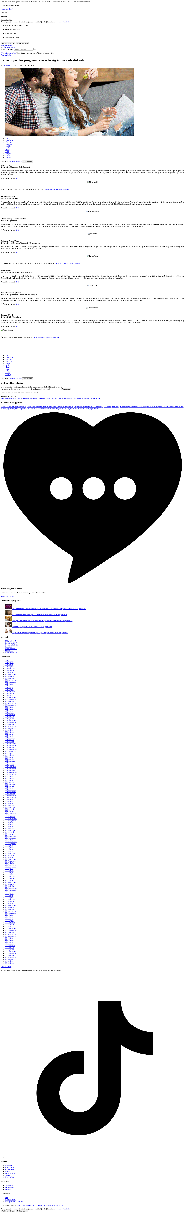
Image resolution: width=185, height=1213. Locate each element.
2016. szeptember (11, 888)
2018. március (10, 853)
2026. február (9, 670)
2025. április (9, 690)
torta (7, 152)
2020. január (9, 811)
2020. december (10, 790)
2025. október (10, 678)
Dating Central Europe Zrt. (14, 1202)
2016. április (9, 898)
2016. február (9, 901)
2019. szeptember (11, 819)
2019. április (9, 828)
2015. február (9, 924)
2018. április (9, 851)
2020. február (9, 809)
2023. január (9, 742)
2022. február (9, 763)
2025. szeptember (11, 680)
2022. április (9, 759)
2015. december (10, 905)
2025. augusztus (10, 682)
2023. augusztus (10, 728)
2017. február (9, 878)
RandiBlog (7, 65)
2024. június (9, 709)
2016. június (9, 894)
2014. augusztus (10, 936)
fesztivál (8, 142)
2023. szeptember (11, 726)
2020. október (10, 794)
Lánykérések (11, 653)
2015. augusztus (10, 913)
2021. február (9, 786)
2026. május (9, 665)
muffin (7, 146)
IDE (17, 178)
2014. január (9, 950)
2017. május (9, 873)
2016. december (10, 882)
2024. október (10, 701)
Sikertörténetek (11, 643)
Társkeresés (9, 1185)
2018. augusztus (10, 844)
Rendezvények (11, 649)
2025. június (9, 686)
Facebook (12, 161)
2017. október (10, 863)
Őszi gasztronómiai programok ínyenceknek (58, 407)
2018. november (10, 838)
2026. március (10, 668)
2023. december (10, 720)
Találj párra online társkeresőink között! (46, 337)
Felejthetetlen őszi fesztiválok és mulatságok (88, 407)
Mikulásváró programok (35, 407)
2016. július (9, 892)
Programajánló (11, 53)
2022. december (10, 744)
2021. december (10, 767)
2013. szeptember (11, 957)
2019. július (9, 822)
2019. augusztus (10, 821)
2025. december (10, 674)
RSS (6, 1198)
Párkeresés (10, 641)
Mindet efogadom (22, 1211)
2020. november (10, 792)
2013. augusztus (10, 959)
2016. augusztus (10, 890)
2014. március (10, 946)
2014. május (9, 942)
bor (6, 138)
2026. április (9, 667)
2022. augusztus (10, 751)
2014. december (10, 928)
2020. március (10, 807)
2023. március (10, 738)
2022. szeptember (11, 749)
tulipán (8, 154)
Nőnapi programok (92, 409)
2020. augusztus (10, 797)
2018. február (9, 855)
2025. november (10, 676)
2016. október (10, 886)
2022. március (10, 761)
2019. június (9, 824)
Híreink (8, 647)
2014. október (10, 932)
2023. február (9, 740)
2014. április (9, 944)
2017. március (10, 876)
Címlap (3, 53)
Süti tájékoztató (10, 1200)
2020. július (9, 799)
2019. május (9, 826)
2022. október (10, 747)
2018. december (10, 836)
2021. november (10, 769)
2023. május (9, 734)
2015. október (10, 909)
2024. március (10, 715)
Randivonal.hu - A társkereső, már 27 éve (49, 1205)
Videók (9, 651)
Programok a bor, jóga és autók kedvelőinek (70, 409)
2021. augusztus (10, 774)
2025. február (9, 693)
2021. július (9, 776)
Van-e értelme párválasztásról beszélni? (20, 398)
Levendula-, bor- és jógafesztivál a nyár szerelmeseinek (122, 407)
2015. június (9, 917)
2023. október (10, 724)
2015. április (9, 921)
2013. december (10, 951)
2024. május (9, 711)
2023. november (10, 722)
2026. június (9, 663)
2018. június (9, 847)
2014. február (9, 948)
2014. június (9, 940)
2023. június (9, 732)
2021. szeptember (11, 772)
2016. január (9, 903)
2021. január (9, 788)
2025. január (9, 695)
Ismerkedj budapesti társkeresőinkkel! (57, 189)
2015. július (9, 915)
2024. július (9, 707)
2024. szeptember (11, 703)
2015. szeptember (11, 911)
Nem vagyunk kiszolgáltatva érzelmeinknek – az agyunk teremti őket (70, 398)
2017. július (9, 869)
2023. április (9, 736)
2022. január (9, 765)
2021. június (9, 778)
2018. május (9, 849)
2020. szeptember (11, 796)
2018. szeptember (11, 842)
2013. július (9, 961)
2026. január (9, 672)
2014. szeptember (11, 934)
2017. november (10, 861)
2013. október (10, 955)
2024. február (9, 717)
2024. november (10, 699)
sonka (7, 148)
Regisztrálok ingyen (7, 596)
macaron (8, 144)
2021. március (10, 784)
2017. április (9, 874)
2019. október (10, 817)
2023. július (9, 730)
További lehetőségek (8, 1211)
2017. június (9, 871)
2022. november (10, 745)
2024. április (9, 713)
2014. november (10, 930)
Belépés (7, 1189)
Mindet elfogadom (22, 43)
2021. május (9, 780)
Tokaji (7, 150)
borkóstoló (9, 140)
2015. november (10, 907)
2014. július (9, 938)
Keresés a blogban (7, 49)
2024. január (9, 719)
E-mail (19, 161)
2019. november (10, 815)
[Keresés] (2, 47)
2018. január (9, 857)
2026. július (9, 661)
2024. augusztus (10, 705)
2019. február (9, 832)
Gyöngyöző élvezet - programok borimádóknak (157, 407)
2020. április (9, 805)
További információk (63, 22)
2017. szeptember (11, 865)
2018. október (10, 840)
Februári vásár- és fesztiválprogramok (13, 407)
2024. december (10, 697)
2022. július (9, 753)
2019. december (10, 813)
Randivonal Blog (6, 967)
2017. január (9, 880)
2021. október (10, 770)
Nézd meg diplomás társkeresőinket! (68, 263)
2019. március (10, 830)
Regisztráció (9, 1187)
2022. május (9, 757)
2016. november (10, 884)
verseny (8, 157)
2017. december (10, 859)
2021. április (9, 782)
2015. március (10, 923)
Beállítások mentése (8, 43)
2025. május (9, 688)
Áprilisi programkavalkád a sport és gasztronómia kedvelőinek (34, 409)
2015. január (9, 926)
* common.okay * (7, 9)
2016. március (10, 899)
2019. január (9, 834)
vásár (7, 155)
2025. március (10, 692)
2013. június (9, 963)
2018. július (9, 846)
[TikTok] (94, 1157)
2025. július (9, 684)
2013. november (10, 953)
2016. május (9, 896)
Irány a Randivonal (9, 47)
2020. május (9, 803)
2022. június (9, 755)
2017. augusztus (10, 867)
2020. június (9, 801)
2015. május (9, 919)
